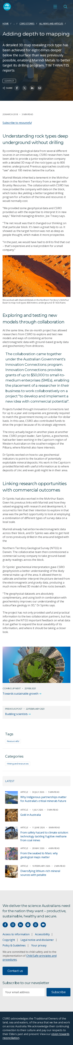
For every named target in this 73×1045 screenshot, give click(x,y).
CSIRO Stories (27, 23)
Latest (9, 781)
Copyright (9, 940)
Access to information (16, 934)
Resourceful (13, 741)
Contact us (15, 971)
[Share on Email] (39, 88)
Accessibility (42, 934)
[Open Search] (65, 6)
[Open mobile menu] (55, 6)
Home (6, 23)
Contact (9, 81)
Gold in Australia (30, 815)
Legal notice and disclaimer (37, 940)
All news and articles (51, 23)
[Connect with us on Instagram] (12, 924)
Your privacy (39, 945)
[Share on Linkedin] (32, 88)
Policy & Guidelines (14, 945)
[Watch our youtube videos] (43, 924)
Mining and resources (17, 763)
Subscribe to (17, 123)
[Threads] (35, 924)
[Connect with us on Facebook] (5, 924)
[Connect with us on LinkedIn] (20, 924)
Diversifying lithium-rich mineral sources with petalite (40, 873)
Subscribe (58, 992)
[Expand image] (36, 276)
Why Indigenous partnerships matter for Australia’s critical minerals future (43, 799)
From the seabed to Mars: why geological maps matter (39, 855)
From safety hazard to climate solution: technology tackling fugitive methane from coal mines (44, 836)
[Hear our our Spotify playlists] (28, 924)
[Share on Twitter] (24, 88)
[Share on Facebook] (17, 88)
